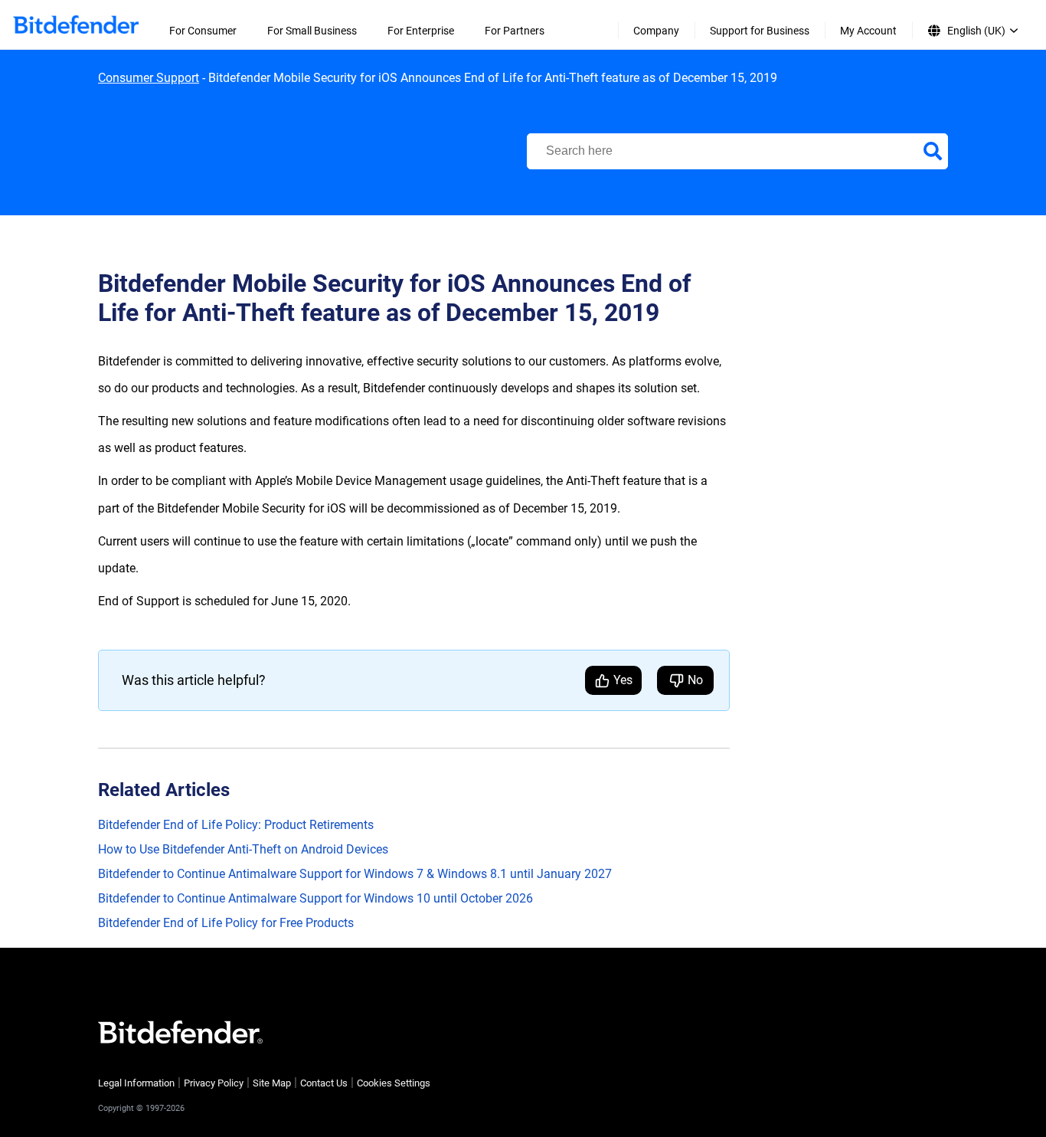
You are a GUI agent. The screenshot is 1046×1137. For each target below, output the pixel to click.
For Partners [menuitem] (514, 31)
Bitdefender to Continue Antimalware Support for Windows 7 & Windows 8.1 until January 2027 (355, 874)
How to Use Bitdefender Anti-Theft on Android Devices (243, 849)
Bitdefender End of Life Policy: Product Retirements (236, 825)
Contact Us (324, 1083)
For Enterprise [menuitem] (420, 31)
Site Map (272, 1083)
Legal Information (136, 1083)
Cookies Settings (393, 1083)
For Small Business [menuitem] (312, 31)
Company (656, 31)
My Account (868, 31)
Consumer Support (148, 77)
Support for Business (759, 31)
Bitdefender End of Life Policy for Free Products (226, 923)
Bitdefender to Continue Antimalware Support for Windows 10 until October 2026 (315, 898)
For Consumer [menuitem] (203, 31)
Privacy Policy (214, 1083)
